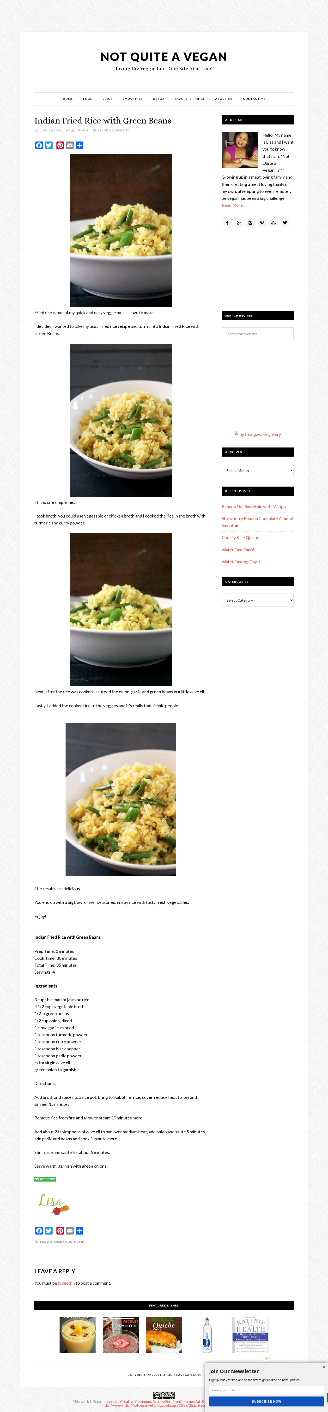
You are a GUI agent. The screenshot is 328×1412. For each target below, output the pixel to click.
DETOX (158, 98)
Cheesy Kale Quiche (240, 537)
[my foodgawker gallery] (258, 434)
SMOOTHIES (133, 98)
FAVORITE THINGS (190, 98)
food (68, 1241)
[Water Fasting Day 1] (250, 1336)
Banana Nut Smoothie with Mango (254, 506)
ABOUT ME (224, 98)
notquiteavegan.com (180, 1375)
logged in (66, 1283)
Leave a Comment (113, 130)
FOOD (88, 98)
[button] (266, 1371)
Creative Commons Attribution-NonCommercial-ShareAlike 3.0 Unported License (187, 1401)
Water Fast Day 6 (238, 549)
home (79, 1241)
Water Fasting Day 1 (241, 561)
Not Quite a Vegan (164, 56)
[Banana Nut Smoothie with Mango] (77, 1336)
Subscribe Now (266, 1401)
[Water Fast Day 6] (207, 1336)
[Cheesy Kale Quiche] (164, 1336)
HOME (68, 98)
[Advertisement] (164, 15)
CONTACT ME (254, 98)
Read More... (234, 205)
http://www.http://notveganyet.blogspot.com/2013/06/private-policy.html (164, 1405)
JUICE (107, 98)
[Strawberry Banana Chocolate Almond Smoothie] (120, 1336)
